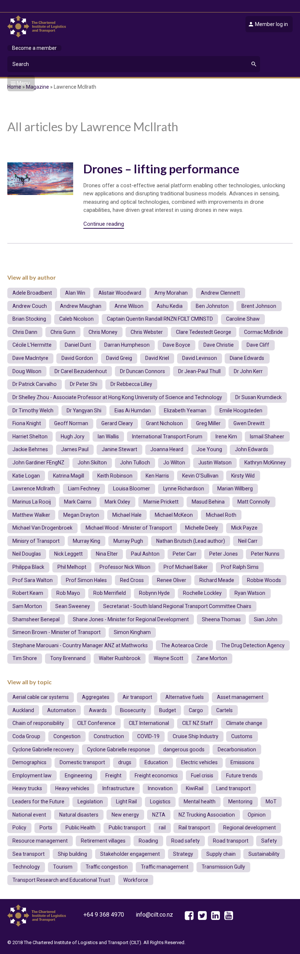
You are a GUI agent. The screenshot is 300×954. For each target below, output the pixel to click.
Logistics (160, 801)
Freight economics (156, 775)
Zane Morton (211, 658)
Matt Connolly (253, 502)
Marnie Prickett (161, 502)
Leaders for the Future (38, 801)
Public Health (80, 827)
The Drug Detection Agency (253, 645)
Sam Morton (27, 606)
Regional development (249, 827)
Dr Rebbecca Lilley (131, 384)
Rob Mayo (68, 593)
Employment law (32, 775)
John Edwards (251, 449)
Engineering (78, 775)
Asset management (240, 697)
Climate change (244, 723)
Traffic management (164, 867)
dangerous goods (184, 749)
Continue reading (103, 224)
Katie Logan (26, 476)
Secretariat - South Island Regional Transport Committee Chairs (177, 606)
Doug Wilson (26, 371)
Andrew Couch (29, 306)
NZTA (158, 815)
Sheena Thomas (221, 619)
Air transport (137, 697)
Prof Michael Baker (186, 567)
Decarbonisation (237, 749)
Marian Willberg (235, 488)
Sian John (265, 619)
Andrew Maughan (80, 306)
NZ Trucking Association (207, 815)
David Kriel (157, 358)
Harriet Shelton (30, 436)
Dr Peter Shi (83, 384)
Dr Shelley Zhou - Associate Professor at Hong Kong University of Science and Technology (117, 397)
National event (29, 815)
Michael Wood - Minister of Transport (129, 528)
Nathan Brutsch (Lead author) (190, 541)
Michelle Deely (201, 528)
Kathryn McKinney (265, 462)
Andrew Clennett (220, 293)
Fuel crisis (202, 775)
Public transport (127, 827)
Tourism (62, 867)
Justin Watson (215, 462)
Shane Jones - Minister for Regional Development (131, 619)
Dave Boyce (176, 345)
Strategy (183, 854)
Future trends (241, 775)
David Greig (119, 358)
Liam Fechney (84, 488)
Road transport (230, 841)
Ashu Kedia (170, 306)
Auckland (23, 710)
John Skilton (92, 462)
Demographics (29, 762)
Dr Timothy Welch (32, 410)
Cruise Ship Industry (195, 736)
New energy (125, 815)
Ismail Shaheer (267, 436)
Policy (19, 827)
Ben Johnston (212, 306)
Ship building (72, 854)
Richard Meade (216, 580)
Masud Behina (208, 502)
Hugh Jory (73, 436)
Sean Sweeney (72, 606)
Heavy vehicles (72, 788)
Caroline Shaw (243, 319)
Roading (148, 841)
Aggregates (95, 697)
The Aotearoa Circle (184, 645)
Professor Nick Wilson (125, 567)
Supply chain (221, 854)
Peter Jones (223, 554)
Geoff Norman (71, 423)
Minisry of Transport (36, 541)
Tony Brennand (68, 658)
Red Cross (132, 580)
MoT (271, 801)
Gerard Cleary (117, 423)
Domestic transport (82, 762)
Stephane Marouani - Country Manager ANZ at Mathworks (80, 645)
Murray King (86, 541)
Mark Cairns (77, 502)
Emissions (242, 762)
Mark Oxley (117, 502)
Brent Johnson (258, 306)
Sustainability (264, 854)
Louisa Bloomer (131, 488)
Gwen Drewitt (249, 423)
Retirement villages (103, 841)
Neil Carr (248, 541)
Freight (113, 775)
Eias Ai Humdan (133, 410)
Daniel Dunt (78, 345)
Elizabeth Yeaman (185, 410)
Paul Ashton (145, 554)
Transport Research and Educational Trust (61, 880)
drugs (124, 762)
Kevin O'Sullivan (200, 476)
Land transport (233, 788)
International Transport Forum (167, 436)
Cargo (196, 710)
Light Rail (126, 801)
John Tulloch (135, 462)
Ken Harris (157, 476)
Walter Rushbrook (119, 658)
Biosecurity (133, 710)
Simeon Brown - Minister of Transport (56, 632)
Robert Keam (27, 593)
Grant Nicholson (164, 423)
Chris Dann (24, 332)
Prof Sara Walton (32, 580)
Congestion (66, 736)
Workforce (135, 880)
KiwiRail (194, 788)
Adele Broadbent (32, 293)
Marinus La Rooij (31, 502)
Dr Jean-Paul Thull (199, 371)
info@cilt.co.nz (154, 914)
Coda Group (26, 736)
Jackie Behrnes (30, 449)
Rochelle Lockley (202, 593)
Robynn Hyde (154, 593)
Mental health (199, 801)
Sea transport (28, 854)
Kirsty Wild (243, 476)
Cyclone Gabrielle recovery (43, 749)
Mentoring (240, 801)
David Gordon (77, 358)
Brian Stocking (29, 319)
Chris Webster (147, 332)
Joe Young (209, 449)
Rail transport (194, 827)
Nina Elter (107, 554)
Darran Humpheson (127, 345)
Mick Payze (244, 528)
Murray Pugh (128, 541)
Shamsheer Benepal (36, 619)
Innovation (160, 788)
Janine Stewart (119, 449)
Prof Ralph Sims (240, 567)
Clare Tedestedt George (203, 332)
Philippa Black (28, 567)
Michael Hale (127, 515)
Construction (109, 736)
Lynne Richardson (183, 488)
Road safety (185, 841)
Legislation (90, 801)
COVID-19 (148, 736)
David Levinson (199, 358)
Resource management (40, 841)
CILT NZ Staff (197, 723)
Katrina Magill (68, 476)
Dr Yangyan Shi (84, 410)
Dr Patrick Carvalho (34, 384)
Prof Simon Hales (86, 580)
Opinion (257, 815)
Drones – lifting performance (161, 168)
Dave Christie (218, 345)
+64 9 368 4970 (103, 914)
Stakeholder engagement (130, 854)
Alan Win (75, 293)
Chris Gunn (62, 332)
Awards (98, 710)
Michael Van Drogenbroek (42, 528)
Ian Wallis (108, 436)
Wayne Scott (168, 658)
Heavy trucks (27, 788)
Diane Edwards (247, 358)
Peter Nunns (265, 554)
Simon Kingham (132, 632)
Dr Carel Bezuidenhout (81, 371)
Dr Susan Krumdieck (258, 397)
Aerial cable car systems (40, 697)
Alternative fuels (184, 697)
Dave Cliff (258, 345)
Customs (241, 736)
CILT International (149, 723)
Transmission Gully (223, 867)
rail (162, 827)
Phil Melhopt (71, 567)
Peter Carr (184, 554)
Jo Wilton (174, 462)
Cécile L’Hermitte (32, 345)
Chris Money (103, 332)
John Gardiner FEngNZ (38, 462)
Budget (167, 710)
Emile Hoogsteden (241, 410)
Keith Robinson (114, 476)
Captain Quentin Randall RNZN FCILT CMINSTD (160, 319)
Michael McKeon (174, 515)
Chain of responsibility (38, 723)
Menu (23, 83)
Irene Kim (226, 436)
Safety (269, 841)
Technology (26, 867)
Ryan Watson (250, 593)
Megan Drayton (81, 515)
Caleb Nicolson (76, 319)
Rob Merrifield (109, 593)
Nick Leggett (68, 554)
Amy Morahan (171, 293)
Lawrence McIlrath (33, 488)
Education (156, 762)
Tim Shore (24, 658)
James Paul (75, 449)
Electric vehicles (199, 762)
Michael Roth (221, 515)
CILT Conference (96, 723)
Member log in (271, 24)
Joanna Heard (166, 449)
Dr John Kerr (248, 371)
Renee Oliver (171, 580)
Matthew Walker (31, 515)
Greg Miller (208, 423)
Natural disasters (78, 815)
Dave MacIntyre (30, 358)
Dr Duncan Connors (142, 371)
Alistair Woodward (119, 293)
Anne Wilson (129, 306)
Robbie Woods (264, 580)
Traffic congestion (107, 867)
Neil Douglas (26, 554)
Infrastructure (118, 788)
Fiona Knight (26, 423)
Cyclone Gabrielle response (118, 749)
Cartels (224, 710)
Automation (61, 710)
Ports (46, 827)
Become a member (34, 48)
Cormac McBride (263, 332)
